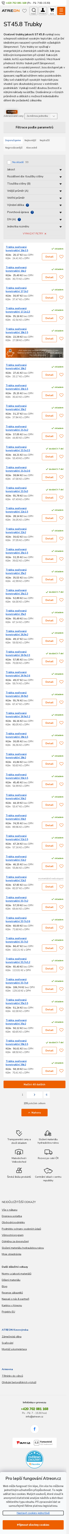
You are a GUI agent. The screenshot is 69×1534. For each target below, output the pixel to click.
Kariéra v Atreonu (12, 1305)
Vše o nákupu (9, 1210)
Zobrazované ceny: (14, 116)
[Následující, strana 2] (34, 1095)
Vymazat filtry (33, 233)
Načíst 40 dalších (34, 1084)
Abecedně (31, 148)
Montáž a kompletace (14, 1349)
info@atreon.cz (34, 1416)
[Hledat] (33, 11)
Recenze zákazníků (12, 1292)
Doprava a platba (12, 1216)
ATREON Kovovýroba (15, 1330)
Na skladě (20, 162)
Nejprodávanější (13, 148)
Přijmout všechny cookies (33, 1525)
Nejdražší (45, 140)
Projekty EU (8, 1311)
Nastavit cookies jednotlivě (33, 1513)
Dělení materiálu (11, 1280)
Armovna (7, 1369)
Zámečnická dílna (11, 1336)
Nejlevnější (30, 140)
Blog (4, 1286)
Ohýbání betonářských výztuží (19, 1382)
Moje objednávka (11, 1254)
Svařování (7, 1343)
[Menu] (61, 11)
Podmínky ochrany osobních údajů (21, 1229)
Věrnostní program (13, 1235)
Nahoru (36, 1112)
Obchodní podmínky (13, 1222)
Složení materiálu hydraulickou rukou (23, 1248)
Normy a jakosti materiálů (16, 1273)
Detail (49, 256)
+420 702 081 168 (34, 1409)
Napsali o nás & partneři (15, 1299)
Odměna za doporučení (15, 1241)
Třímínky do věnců (12, 1376)
